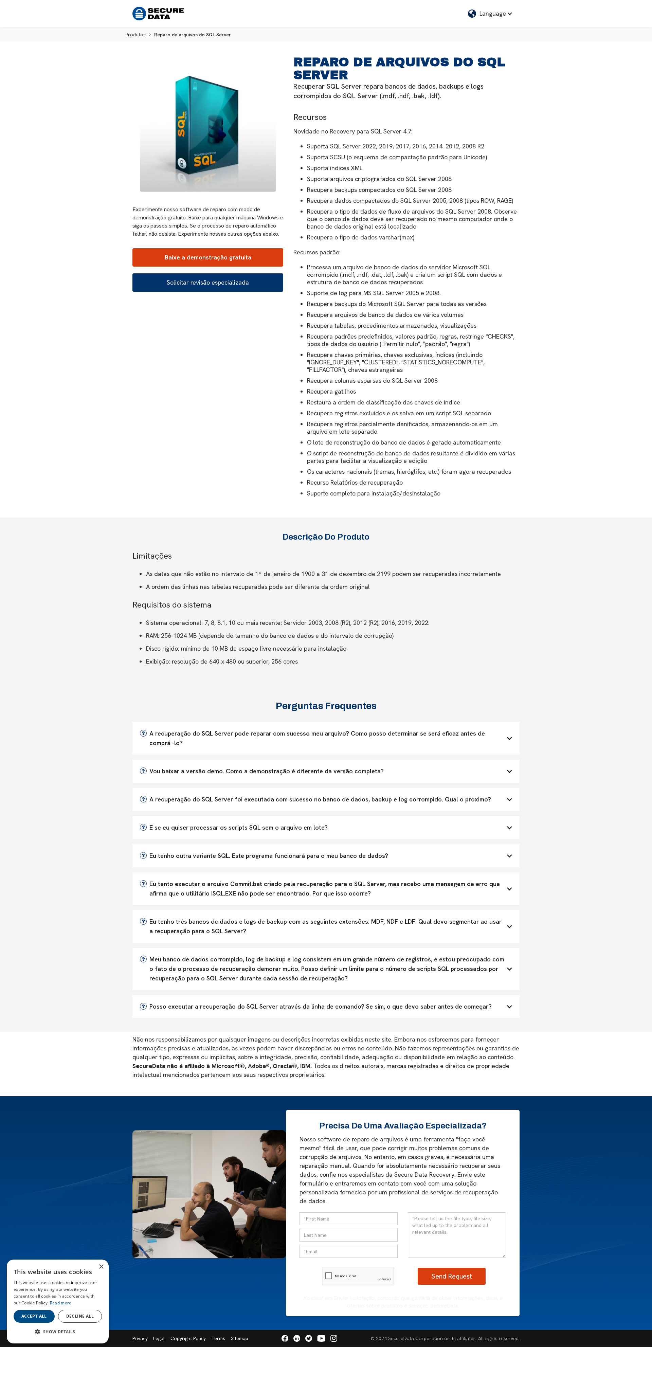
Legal (159, 1338)
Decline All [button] (80, 1316)
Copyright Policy (188, 1338)
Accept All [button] (34, 1316)
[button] (490, 13)
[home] (158, 13)
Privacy (140, 1338)
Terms (218, 1338)
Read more (61, 1303)
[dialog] (58, 1301)
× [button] (101, 1266)
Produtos (136, 35)
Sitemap (239, 1338)
